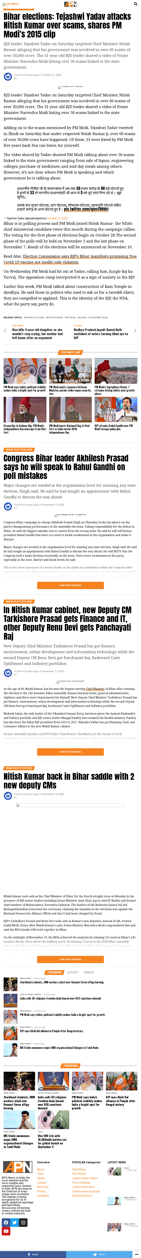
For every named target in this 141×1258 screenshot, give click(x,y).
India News (79, 1169)
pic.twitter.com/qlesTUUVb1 (86, 209)
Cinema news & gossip (86, 1191)
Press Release (81, 1182)
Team (40, 1173)
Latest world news (83, 1187)
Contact (41, 1182)
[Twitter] (14, 1222)
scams (83, 318)
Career (41, 1178)
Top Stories (79, 1173)
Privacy (41, 1191)
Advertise (43, 1187)
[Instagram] (23, 1222)
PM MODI (71, 318)
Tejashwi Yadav (99, 318)
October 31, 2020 (57, 218)
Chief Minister (95, 689)
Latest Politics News (85, 1178)
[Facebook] (6, 1222)
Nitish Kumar (55, 318)
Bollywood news (82, 1195)
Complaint (43, 1195)
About (40, 1169)
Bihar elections (34, 318)
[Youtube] (6, 1231)
